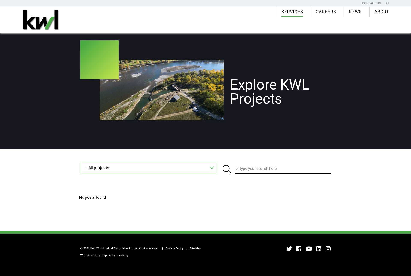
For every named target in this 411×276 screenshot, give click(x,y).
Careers (326, 11)
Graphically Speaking (114, 255)
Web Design (88, 255)
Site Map (195, 248)
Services (292, 11)
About (381, 11)
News (355, 11)
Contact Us (371, 3)
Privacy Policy (174, 248)
